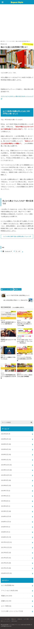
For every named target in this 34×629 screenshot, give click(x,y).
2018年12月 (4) (6, 516)
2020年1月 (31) (6, 459)
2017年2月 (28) (6, 563)
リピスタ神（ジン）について (12, 611)
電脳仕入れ (18, 289)
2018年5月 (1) (5, 532)
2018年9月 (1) (5, 527)
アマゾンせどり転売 (7, 289)
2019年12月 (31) (6, 465)
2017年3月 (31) (6, 558)
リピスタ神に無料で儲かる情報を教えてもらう (16, 236)
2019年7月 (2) (5, 490)
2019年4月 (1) (5, 501)
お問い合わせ (14, 621)
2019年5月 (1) (5, 496)
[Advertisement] (17, 23)
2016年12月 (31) (6, 573)
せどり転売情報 (7, 585)
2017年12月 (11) (6, 542)
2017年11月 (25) (6, 547)
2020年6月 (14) (6, 439)
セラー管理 (6, 606)
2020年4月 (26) (6, 449)
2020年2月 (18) (6, 454)
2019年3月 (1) (5, 506)
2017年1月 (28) (6, 568)
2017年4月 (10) (6, 552)
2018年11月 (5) (6, 521)
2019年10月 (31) (6, 475)
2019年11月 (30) (6, 470)
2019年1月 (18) (6, 511)
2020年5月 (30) (6, 444)
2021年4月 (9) (5, 434)
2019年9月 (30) (6, 480)
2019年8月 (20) (6, 485)
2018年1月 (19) (6, 537)
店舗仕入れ (6, 601)
